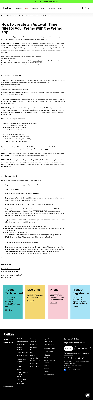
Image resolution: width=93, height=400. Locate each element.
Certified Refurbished (20, 382)
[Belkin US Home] (7, 8)
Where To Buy (34, 363)
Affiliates (46, 371)
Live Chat (30, 301)
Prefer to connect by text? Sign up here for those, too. (77, 354)
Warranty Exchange (49, 360)
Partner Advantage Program (49, 375)
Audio (18, 364)
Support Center (48, 342)
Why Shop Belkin (35, 361)
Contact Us (33, 344)
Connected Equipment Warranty (47, 355)
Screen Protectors (22, 352)
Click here (75, 306)
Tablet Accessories (22, 379)
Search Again (6, 277)
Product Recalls (48, 351)
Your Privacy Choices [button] (73, 370)
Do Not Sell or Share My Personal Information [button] (73, 367)
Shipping (46, 363)
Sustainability (34, 358)
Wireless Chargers (22, 342)
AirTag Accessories (22, 372)
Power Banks (21, 344)
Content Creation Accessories (22, 360)
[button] (82, 8)
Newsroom (33, 347)
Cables (19, 366)
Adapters (19, 369)
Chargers (19, 347)
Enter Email (68, 348)
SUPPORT (8, 15)
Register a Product (49, 349)
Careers (32, 355)
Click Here (8, 310)
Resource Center (35, 350)
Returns (46, 365)
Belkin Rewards (35, 366)
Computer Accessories (20, 375)
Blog (31, 352)
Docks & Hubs (21, 350)
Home (3, 15)
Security (72, 364)
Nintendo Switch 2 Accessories (22, 356)
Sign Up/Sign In (8, 342)
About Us (33, 342)
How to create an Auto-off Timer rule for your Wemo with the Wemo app (32, 15)
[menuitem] (26, 9)
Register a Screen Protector (49, 345)
